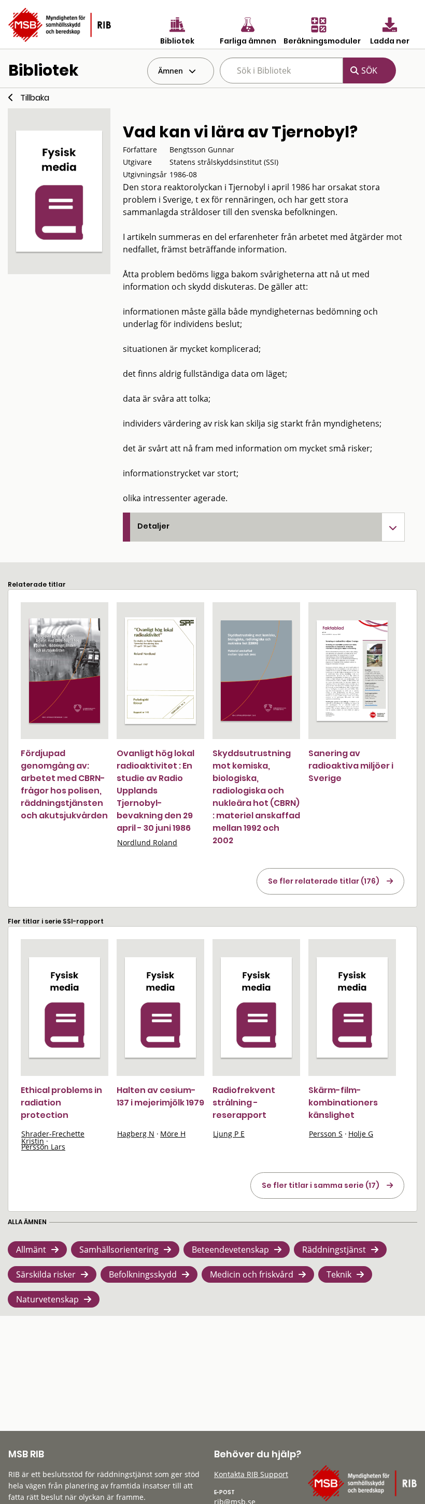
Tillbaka (34, 98)
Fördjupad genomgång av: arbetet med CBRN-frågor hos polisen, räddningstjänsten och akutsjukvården (64, 784)
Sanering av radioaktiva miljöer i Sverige (350, 765)
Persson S (326, 1134)
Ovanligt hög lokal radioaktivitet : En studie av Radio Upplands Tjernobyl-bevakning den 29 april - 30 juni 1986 (155, 790)
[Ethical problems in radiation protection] (64, 1007)
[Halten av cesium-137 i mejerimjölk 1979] (160, 1007)
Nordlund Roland (147, 842)
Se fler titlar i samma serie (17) (320, 1185)
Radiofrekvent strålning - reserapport (243, 1102)
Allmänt (31, 1249)
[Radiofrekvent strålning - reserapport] (256, 1007)
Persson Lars (43, 1147)
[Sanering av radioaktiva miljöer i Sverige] (352, 670)
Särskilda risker (46, 1274)
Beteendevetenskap (230, 1249)
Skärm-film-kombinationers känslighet (343, 1102)
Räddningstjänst (334, 1249)
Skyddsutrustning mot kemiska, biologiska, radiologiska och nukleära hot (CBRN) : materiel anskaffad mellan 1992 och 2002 (256, 796)
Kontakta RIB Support (251, 1474)
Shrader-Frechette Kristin (52, 1137)
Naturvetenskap (47, 1299)
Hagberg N (135, 1134)
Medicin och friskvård (251, 1274)
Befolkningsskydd (143, 1274)
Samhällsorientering (119, 1249)
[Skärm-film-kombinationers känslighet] (352, 1007)
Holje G (360, 1134)
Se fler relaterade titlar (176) (323, 881)
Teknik (339, 1274)
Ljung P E (229, 1134)
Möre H (173, 1134)
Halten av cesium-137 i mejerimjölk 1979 (160, 1096)
